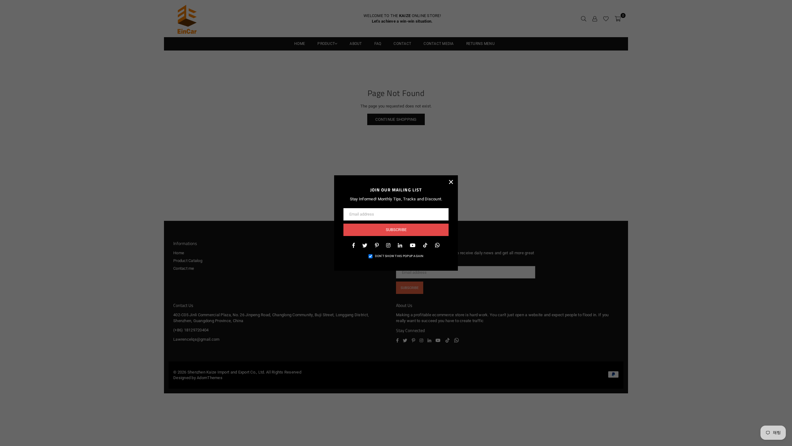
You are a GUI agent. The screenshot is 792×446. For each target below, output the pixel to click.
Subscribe (396, 229)
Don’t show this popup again (399, 256)
